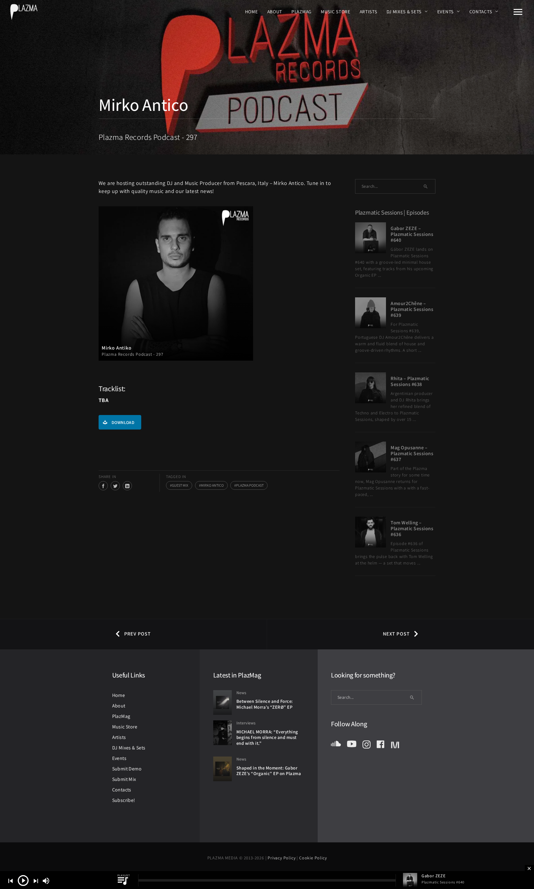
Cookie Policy (313, 858)
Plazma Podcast (250, 485)
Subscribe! (123, 800)
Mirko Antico (212, 485)
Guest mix (180, 485)
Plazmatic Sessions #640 (443, 882)
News (241, 692)
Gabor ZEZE (434, 876)
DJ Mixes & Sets (404, 11)
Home (251, 11)
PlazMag (301, 11)
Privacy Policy (282, 858)
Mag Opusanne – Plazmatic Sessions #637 (412, 453)
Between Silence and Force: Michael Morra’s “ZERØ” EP (264, 704)
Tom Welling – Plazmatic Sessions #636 (412, 528)
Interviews (246, 722)
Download (123, 422)
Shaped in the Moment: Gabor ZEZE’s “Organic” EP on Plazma (268, 771)
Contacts (480, 11)
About (274, 11)
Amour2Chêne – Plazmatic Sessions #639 (412, 309)
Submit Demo (127, 768)
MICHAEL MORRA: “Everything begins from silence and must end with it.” (267, 737)
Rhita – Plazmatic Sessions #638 (410, 381)
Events (445, 11)
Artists (368, 11)
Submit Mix (124, 779)
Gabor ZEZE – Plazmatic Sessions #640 (412, 234)
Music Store (335, 11)
